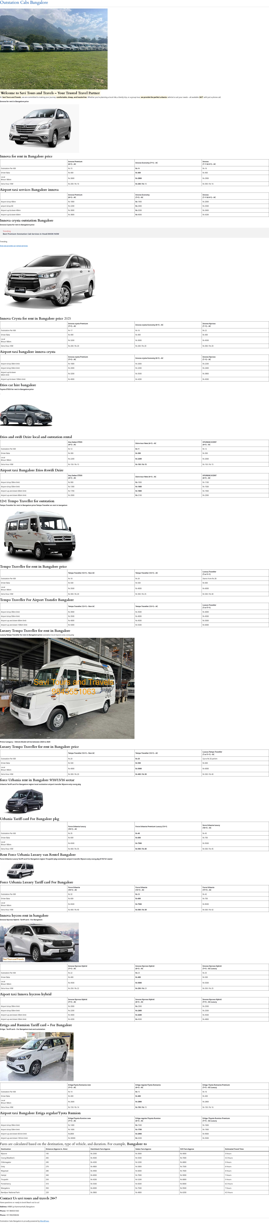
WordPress (44, 1221)
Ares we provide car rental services (14, 246)
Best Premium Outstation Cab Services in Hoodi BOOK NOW (31, 234)
